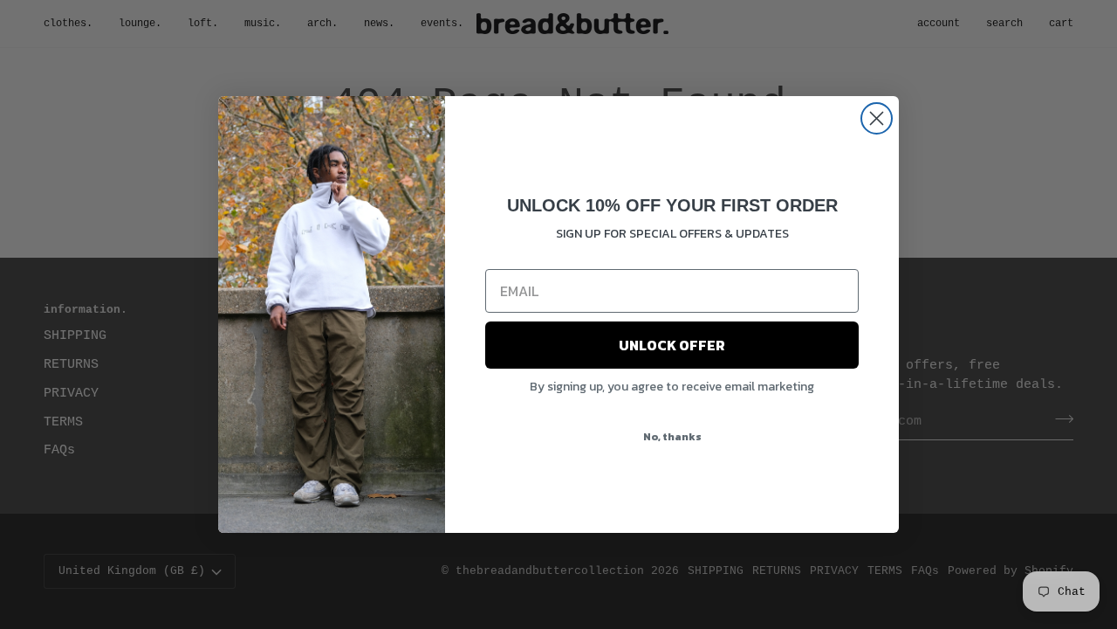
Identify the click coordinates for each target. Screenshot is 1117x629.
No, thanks (672, 437)
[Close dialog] (876, 118)
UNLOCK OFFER (672, 345)
